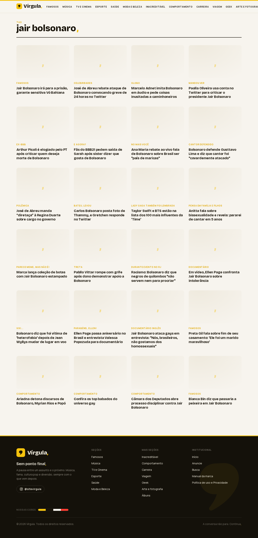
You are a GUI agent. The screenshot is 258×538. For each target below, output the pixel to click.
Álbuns (146, 495)
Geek (229, 6)
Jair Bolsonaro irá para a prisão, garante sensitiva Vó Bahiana (42, 90)
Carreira (202, 6)
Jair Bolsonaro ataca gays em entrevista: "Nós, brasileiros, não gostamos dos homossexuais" (155, 339)
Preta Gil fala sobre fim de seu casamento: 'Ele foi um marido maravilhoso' (213, 337)
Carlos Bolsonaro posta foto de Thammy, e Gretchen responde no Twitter (99, 215)
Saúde (115, 6)
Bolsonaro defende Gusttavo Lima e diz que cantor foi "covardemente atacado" (212, 154)
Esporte (101, 6)
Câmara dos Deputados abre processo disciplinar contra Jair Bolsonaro (156, 403)
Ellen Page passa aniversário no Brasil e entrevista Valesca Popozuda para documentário (100, 337)
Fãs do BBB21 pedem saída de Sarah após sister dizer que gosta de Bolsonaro (98, 154)
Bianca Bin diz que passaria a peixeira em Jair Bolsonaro (212, 401)
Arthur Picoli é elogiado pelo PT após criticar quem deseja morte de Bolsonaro (41, 154)
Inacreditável (155, 6)
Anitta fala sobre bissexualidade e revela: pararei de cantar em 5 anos (215, 215)
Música (67, 6)
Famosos (52, 6)
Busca (196, 470)
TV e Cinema (83, 6)
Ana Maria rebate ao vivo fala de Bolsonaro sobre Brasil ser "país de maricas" (155, 154)
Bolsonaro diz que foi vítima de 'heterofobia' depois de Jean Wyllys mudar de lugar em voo (41, 337)
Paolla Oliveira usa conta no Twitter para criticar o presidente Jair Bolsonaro (211, 92)
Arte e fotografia (152, 489)
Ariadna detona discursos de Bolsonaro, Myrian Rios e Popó (41, 401)
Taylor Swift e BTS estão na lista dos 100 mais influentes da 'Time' (157, 215)
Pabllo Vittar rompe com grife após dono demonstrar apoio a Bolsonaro (99, 276)
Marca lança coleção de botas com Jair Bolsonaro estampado (41, 274)
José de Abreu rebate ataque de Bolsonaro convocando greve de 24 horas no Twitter (100, 92)
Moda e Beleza (132, 6)
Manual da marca (202, 476)
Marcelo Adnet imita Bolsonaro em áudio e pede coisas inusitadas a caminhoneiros (156, 92)
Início (195, 457)
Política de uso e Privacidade (210, 482)
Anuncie (197, 463)
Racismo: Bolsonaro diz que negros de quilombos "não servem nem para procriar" (153, 276)
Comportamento (181, 6)
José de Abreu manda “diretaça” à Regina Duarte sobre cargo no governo (38, 215)
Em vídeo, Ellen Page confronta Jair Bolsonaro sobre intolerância (214, 276)
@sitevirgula (33, 489)
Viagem (217, 6)
